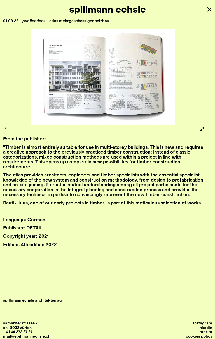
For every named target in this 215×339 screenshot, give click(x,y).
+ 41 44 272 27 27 (17, 332)
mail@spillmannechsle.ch (26, 336)
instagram (202, 323)
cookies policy (199, 336)
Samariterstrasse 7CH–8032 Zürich (20, 325)
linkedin (204, 328)
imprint (205, 332)
